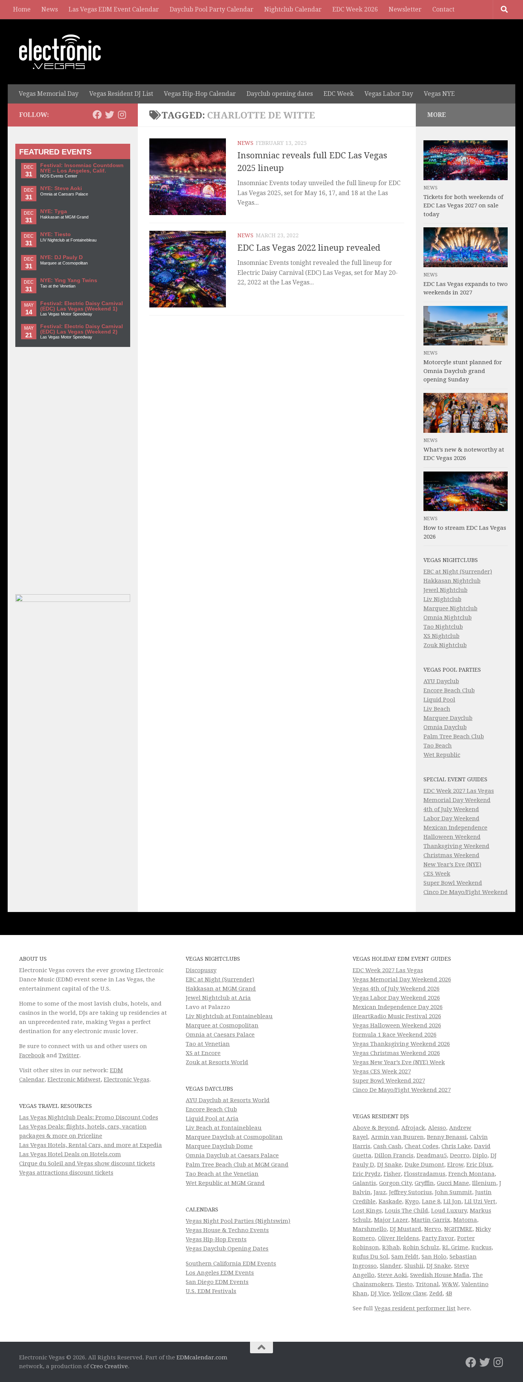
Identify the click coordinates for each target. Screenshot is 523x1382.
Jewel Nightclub (445, 590)
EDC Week (339, 93)
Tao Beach (437, 745)
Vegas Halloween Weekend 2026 (397, 1025)
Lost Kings (367, 1210)
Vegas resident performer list (415, 1308)
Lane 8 (431, 1201)
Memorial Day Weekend (456, 800)
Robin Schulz (421, 1247)
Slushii (413, 1265)
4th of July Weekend (451, 809)
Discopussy (201, 970)
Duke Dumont (424, 1164)
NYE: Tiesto (55, 234)
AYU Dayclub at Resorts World (228, 1100)
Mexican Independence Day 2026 (398, 1007)
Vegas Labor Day (388, 93)
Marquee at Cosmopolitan (222, 1025)
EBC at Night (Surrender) (457, 571)
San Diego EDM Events (217, 1281)
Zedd (436, 1293)
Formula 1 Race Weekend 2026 (394, 1034)
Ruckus (481, 1247)
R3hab (391, 1247)
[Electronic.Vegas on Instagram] (121, 114)
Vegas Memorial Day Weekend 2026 (402, 979)
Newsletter (405, 9)
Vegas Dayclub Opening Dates (227, 1248)
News (49, 9)
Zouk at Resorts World (217, 1062)
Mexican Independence (455, 827)
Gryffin (424, 1183)
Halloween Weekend (452, 836)
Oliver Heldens (398, 1238)
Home (22, 9)
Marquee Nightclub (450, 608)
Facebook (32, 1055)
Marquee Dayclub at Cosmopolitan (234, 1137)
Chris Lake (456, 1146)
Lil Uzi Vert (479, 1201)
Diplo (479, 1155)
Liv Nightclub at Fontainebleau (229, 1016)
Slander (390, 1265)
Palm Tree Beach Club (453, 736)
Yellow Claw (409, 1293)
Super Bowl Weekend (452, 882)
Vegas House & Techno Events (227, 1230)
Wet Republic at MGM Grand (225, 1183)
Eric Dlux (479, 1164)
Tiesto (404, 1284)
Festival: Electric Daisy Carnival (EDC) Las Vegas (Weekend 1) (81, 306)
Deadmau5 (432, 1155)
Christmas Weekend (451, 855)
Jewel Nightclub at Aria (218, 997)
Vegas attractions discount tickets (66, 1172)
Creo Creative (109, 1366)
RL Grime (455, 1247)
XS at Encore (203, 1053)
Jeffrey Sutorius (410, 1192)
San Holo (434, 1256)
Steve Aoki (392, 1275)
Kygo (412, 1201)
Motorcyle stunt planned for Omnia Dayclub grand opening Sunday (462, 371)
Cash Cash (387, 1146)
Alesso (437, 1127)
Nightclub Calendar (293, 9)
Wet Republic (441, 754)
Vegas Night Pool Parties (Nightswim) (238, 1221)
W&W (450, 1284)
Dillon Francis (393, 1155)
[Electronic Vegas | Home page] (60, 52)
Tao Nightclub (443, 626)
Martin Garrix (430, 1219)
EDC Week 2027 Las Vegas (458, 790)
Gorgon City (395, 1183)
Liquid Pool (439, 699)
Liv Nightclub (442, 599)
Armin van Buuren (397, 1137)
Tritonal (427, 1284)
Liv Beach (436, 708)
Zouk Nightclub (445, 645)
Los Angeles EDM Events (220, 1272)
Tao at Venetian (208, 1043)
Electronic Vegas (126, 1079)
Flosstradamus (424, 1173)
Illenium (484, 1183)
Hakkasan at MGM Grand (221, 988)
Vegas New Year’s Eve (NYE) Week (399, 1062)
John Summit (453, 1192)
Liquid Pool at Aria (212, 1118)
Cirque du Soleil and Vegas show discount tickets (87, 1163)
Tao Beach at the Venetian (222, 1173)
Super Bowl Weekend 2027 (389, 1080)
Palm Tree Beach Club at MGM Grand (237, 1164)
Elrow (455, 1164)
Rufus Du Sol (370, 1256)
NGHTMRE (458, 1229)
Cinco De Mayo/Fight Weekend (465, 892)
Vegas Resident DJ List (121, 93)
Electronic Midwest (74, 1079)
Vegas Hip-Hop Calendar (200, 93)
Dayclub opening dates (280, 93)
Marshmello (370, 1229)
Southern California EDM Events (231, 1263)
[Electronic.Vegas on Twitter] (109, 114)
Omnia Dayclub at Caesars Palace (232, 1155)
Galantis (364, 1183)
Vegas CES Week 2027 (382, 1071)
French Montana (471, 1173)
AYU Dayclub (441, 681)
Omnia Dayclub (445, 727)
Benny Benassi (447, 1137)
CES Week (436, 873)
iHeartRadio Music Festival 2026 (397, 1016)
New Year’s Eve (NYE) (452, 864)
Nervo (432, 1229)
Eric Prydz (367, 1173)
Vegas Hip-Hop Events (216, 1239)
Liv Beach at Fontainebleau (224, 1127)
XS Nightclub (441, 636)
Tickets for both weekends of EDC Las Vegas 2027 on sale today (463, 206)
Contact (443, 9)
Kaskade (390, 1201)
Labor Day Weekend (451, 818)
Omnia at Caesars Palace (220, 1034)
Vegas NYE (439, 93)
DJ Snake (389, 1164)
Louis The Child (406, 1210)
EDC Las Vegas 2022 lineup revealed (308, 248)
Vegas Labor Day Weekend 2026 (396, 997)
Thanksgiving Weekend (456, 846)
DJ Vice (380, 1293)
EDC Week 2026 (355, 9)
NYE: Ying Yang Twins (68, 280)
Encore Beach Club (449, 690)
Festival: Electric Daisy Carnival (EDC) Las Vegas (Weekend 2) (81, 329)
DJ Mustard (405, 1229)
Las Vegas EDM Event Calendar (114, 9)
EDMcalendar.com (202, 1357)
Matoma (465, 1219)
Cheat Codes (421, 1146)
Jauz (380, 1192)
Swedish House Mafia (439, 1275)
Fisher (392, 1173)
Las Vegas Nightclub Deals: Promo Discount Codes (88, 1117)
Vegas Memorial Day (48, 93)
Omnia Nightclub (447, 617)
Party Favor (438, 1238)
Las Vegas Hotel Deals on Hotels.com (70, 1154)
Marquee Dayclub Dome (219, 1146)
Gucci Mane (453, 1183)
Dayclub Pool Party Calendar (211, 9)
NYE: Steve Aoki (61, 188)
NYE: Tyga (53, 211)
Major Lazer (391, 1219)
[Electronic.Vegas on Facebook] (97, 114)
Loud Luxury (449, 1210)
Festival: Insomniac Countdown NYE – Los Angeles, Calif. (82, 168)
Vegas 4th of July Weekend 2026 (396, 988)
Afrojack (413, 1127)
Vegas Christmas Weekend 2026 (396, 1053)
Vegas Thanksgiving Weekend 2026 (401, 1043)
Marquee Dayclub (447, 718)
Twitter (69, 1055)
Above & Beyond (375, 1127)
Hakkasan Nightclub (452, 580)
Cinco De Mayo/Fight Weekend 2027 (402, 1089)
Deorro (459, 1155)
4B (449, 1293)
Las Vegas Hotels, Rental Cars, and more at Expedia (90, 1145)
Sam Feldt (404, 1256)
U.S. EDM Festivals (211, 1291)
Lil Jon (452, 1201)
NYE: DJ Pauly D (61, 257)
